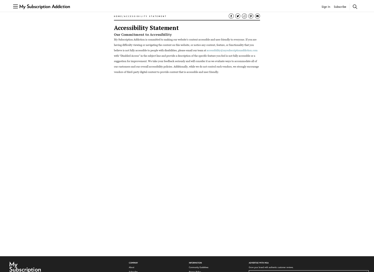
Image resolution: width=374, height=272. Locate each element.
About (131, 267)
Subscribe (340, 6)
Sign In (326, 6)
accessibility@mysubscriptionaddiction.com (232, 50)
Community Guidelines (198, 267)
